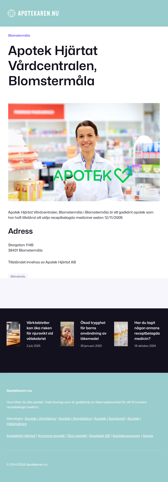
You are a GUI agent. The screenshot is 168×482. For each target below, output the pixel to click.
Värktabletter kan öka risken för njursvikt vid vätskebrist (40, 330)
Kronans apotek (51, 436)
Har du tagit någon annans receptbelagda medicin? (147, 330)
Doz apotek (77, 436)
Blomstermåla (19, 35)
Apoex (148, 436)
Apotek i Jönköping (40, 418)
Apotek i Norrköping (75, 418)
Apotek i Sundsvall (109, 418)
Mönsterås (18, 276)
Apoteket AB (99, 436)
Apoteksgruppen (126, 436)
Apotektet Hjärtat (21, 436)
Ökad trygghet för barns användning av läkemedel (93, 330)
